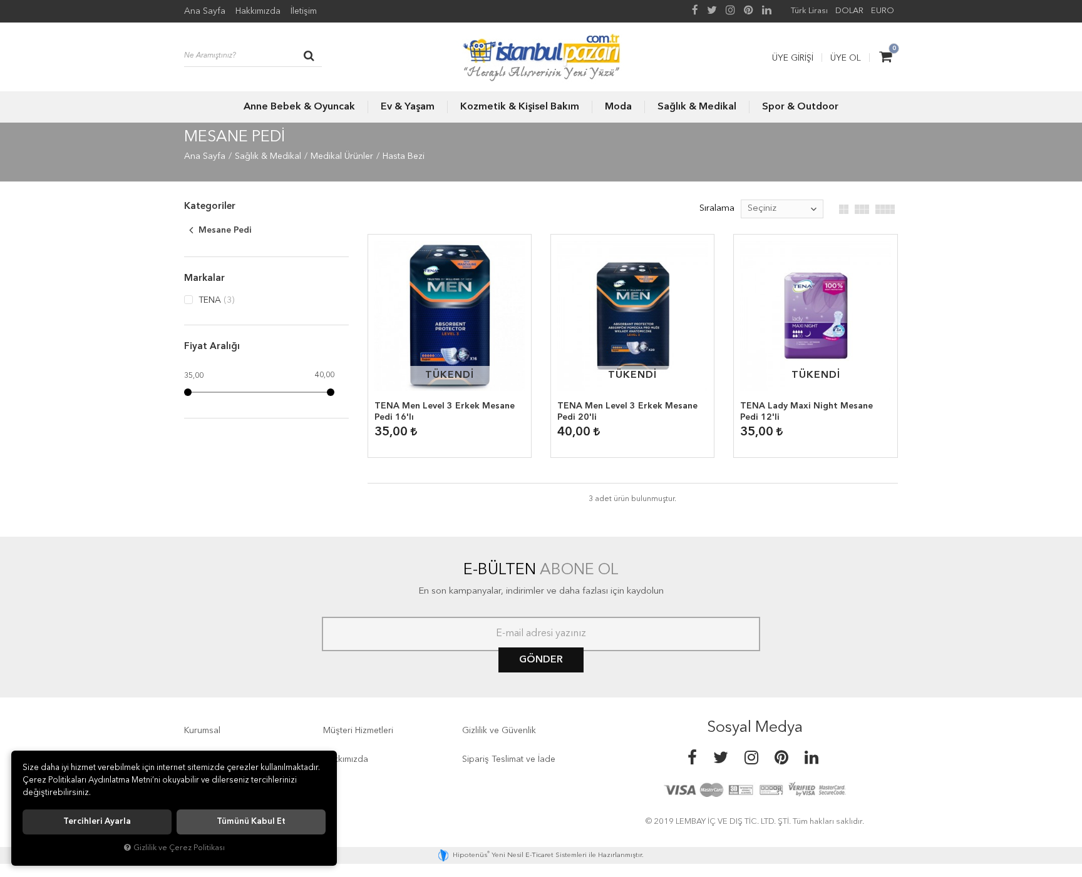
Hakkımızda (258, 11)
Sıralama (716, 208)
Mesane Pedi (224, 230)
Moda (618, 107)
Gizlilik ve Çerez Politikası (179, 848)
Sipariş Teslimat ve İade (508, 759)
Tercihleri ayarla (97, 822)
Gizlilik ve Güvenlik (499, 730)
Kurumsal (202, 730)
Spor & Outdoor (800, 107)
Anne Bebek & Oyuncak (299, 107)
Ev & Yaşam (408, 107)
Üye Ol (845, 58)
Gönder (541, 660)
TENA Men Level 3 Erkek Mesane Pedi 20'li (627, 412)
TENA (215, 300)
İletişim (304, 11)
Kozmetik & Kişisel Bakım (519, 107)
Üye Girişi (792, 58)
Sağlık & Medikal (696, 107)
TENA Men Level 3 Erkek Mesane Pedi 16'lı (444, 412)
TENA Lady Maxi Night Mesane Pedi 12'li (806, 412)
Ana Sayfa (204, 11)
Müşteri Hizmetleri (358, 730)
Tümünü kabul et (251, 822)
